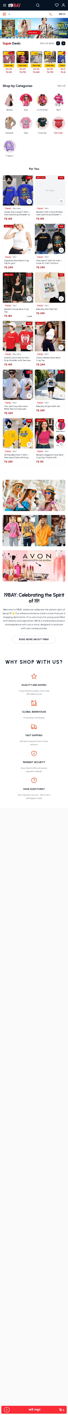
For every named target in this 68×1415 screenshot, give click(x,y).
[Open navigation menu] (4, 5)
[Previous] (58, 43)
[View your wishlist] (57, 5)
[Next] (63, 43)
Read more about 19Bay (34, 639)
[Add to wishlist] (29, 201)
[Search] (37, 5)
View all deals (47, 43)
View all (61, 85)
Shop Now (33, 32)
